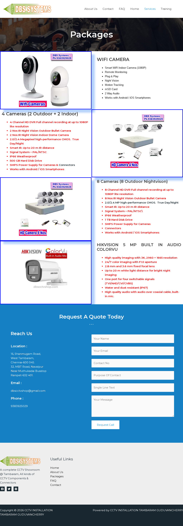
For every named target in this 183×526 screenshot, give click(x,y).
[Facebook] (2, 489)
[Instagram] (16, 489)
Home (134, 9)
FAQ (122, 9)
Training (166, 9)
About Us (90, 9)
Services (149, 9)
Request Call (105, 424)
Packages (56, 476)
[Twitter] (9, 489)
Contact (108, 9)
